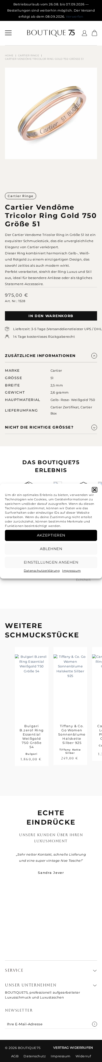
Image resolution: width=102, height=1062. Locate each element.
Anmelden (94, 1024)
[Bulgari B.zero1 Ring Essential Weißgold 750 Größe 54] (32, 683)
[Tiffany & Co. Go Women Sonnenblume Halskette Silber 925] (70, 683)
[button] (94, 489)
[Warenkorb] (94, 33)
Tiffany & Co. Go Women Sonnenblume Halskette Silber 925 (72, 734)
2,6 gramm (60, 392)
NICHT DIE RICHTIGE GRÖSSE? (39, 427)
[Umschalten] (94, 355)
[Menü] (8, 33)
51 (52, 378)
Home (9, 55)
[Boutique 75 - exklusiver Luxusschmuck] (51, 33)
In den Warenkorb (51, 316)
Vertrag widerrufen (73, 1047)
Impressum (71, 570)
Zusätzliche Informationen (40, 355)
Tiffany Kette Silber (70, 751)
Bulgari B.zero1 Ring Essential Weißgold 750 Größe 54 (32, 736)
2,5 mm (57, 385)
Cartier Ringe (28, 55)
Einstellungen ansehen (51, 562)
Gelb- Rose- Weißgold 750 (73, 400)
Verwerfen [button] (74, 16)
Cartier (56, 370)
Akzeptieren (51, 535)
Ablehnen (51, 548)
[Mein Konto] (84, 33)
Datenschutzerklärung (42, 570)
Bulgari (32, 753)
